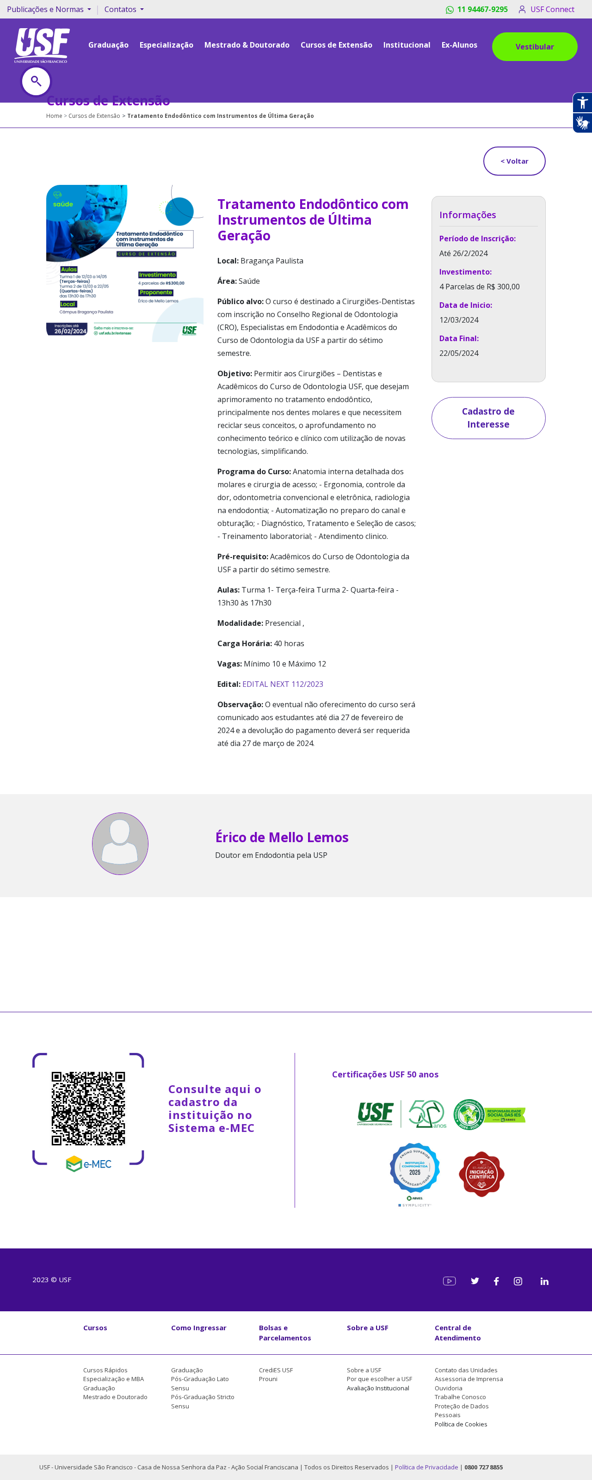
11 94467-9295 (482, 9)
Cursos (95, 1327)
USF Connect (552, 9)
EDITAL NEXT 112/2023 (282, 684)
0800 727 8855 (483, 1467)
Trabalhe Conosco (460, 1397)
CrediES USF (276, 1370)
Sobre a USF (367, 1327)
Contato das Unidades (466, 1370)
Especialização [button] (166, 45)
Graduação (99, 1388)
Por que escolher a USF (379, 1379)
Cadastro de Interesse (488, 418)
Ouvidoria (448, 1388)
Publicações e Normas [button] (46, 9)
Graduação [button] (108, 45)
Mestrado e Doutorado (115, 1397)
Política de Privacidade (427, 1467)
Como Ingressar (199, 1327)
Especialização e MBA (113, 1379)
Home (54, 116)
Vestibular (535, 47)
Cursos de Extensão (336, 45)
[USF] (42, 45)
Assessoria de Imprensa (469, 1379)
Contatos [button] (121, 9)
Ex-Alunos (459, 45)
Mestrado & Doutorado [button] (247, 45)
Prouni (268, 1379)
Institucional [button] (407, 45)
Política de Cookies (461, 1424)
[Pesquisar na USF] (36, 81)
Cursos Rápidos (105, 1370)
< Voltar (514, 160)
